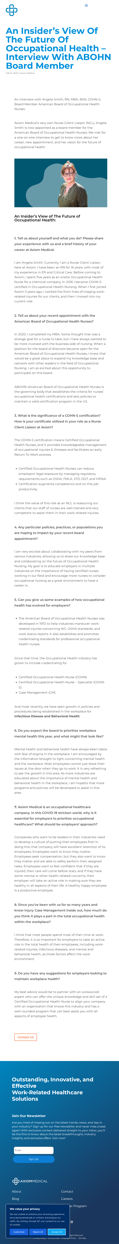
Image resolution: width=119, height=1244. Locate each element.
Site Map (82, 1238)
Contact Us (26, 1037)
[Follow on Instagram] (71, 1222)
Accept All (57, 1232)
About (16, 1191)
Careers (67, 1199)
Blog (15, 1199)
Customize (19, 1232)
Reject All (38, 1232)
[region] (38, 1221)
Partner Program (74, 1206)
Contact (67, 1191)
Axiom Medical (27, 73)
